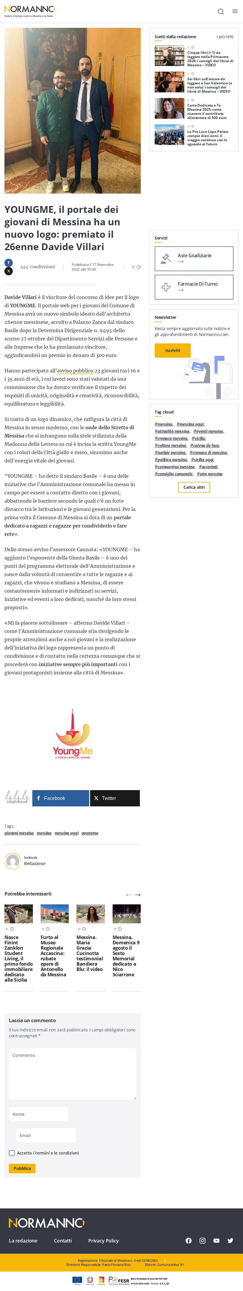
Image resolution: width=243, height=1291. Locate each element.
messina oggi (66, 833)
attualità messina (173, 431)
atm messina (211, 474)
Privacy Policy (103, 1240)
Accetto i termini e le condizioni (48, 1153)
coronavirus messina (176, 467)
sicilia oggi (203, 459)
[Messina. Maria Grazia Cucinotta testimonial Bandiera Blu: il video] (90, 913)
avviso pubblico (75, 371)
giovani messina (19, 833)
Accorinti (210, 467)
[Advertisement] (194, 193)
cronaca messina (173, 438)
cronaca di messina (210, 452)
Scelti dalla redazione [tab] (175, 36)
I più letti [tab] (225, 36)
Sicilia (200, 438)
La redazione (23, 1240)
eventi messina (209, 431)
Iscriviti (172, 350)
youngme (89, 833)
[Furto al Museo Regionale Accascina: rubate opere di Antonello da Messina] (55, 913)
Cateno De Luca (206, 445)
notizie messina (172, 452)
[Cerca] (220, 11)
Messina (44, 833)
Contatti (63, 1240)
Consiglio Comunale (175, 474)
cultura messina (172, 445)
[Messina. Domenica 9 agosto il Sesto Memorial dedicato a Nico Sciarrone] (127, 913)
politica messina (172, 459)
